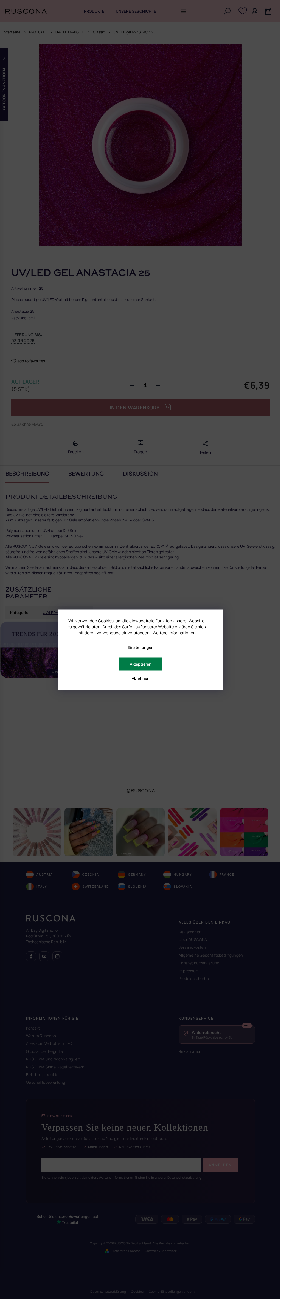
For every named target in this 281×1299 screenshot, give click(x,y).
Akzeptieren (140, 663)
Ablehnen (141, 678)
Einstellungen (141, 647)
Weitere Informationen (174, 632)
